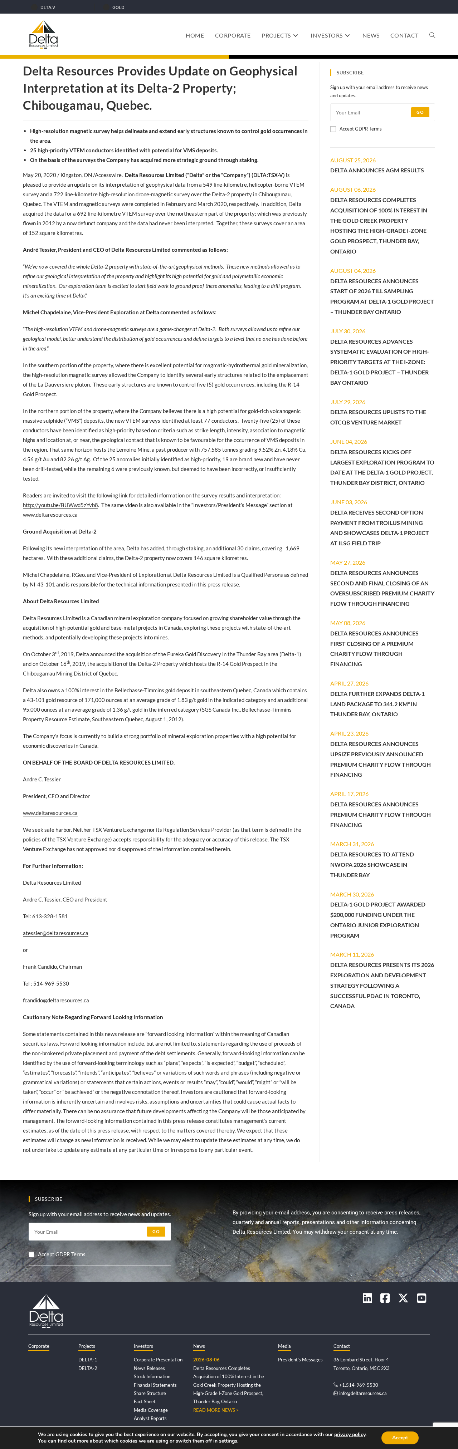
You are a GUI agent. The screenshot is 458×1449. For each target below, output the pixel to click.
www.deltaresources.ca (50, 514)
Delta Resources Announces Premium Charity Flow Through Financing (380, 814)
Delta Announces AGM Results (377, 170)
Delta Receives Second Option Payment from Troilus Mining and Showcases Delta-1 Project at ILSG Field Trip (379, 527)
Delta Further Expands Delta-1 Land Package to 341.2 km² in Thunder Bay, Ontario (377, 704)
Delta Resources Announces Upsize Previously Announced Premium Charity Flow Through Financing (380, 759)
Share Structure (150, 1393)
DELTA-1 (87, 1359)
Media (284, 1346)
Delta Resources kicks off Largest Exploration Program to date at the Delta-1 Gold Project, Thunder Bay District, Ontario (382, 467)
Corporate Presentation (158, 1359)
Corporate (38, 1346)
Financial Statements (155, 1385)
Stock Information (152, 1376)
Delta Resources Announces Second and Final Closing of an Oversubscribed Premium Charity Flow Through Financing (382, 588)
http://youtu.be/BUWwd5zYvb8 (60, 505)
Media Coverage (151, 1410)
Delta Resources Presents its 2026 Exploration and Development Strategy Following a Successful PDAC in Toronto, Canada (382, 985)
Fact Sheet (145, 1401)
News (199, 1346)
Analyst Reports (150, 1418)
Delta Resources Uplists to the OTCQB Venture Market (378, 417)
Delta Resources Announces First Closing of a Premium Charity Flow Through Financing (374, 648)
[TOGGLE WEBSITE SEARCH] (432, 35)
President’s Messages (300, 1359)
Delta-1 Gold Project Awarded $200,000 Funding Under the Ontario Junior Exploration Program (377, 919)
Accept (400, 1437)
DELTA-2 (87, 1368)
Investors (143, 1346)
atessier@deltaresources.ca (55, 933)
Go (420, 112)
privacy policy (349, 1434)
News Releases (149, 1368)
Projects (86, 1346)
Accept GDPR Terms (361, 129)
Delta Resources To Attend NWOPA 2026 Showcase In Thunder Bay (372, 864)
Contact (341, 1346)
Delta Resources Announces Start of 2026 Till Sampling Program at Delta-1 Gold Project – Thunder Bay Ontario (382, 296)
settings (228, 1441)
